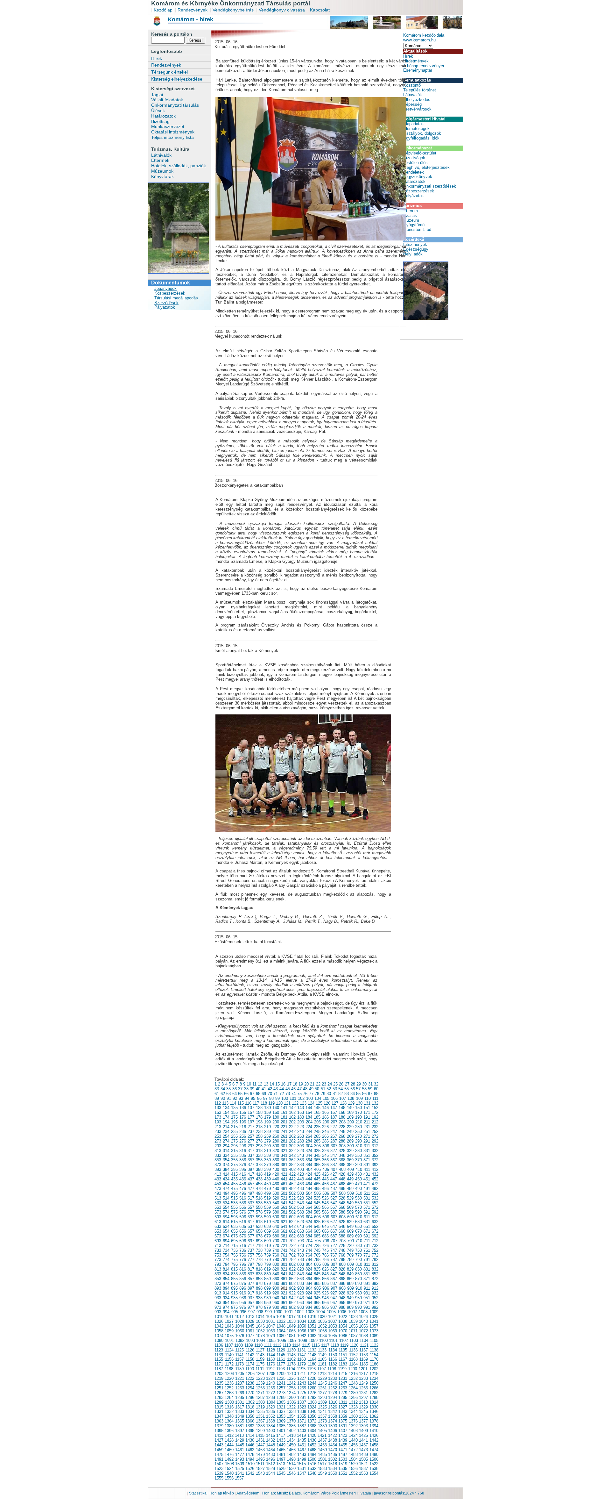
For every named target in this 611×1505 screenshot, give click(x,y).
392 (375, 1164)
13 (266, 1084)
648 (342, 1226)
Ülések (158, 110)
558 (259, 1207)
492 (375, 1188)
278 (259, 1141)
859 (267, 1278)
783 (300, 1259)
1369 (281, 1421)
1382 (249, 1425)
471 (366, 1183)
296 (242, 1145)
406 (325, 1169)
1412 (229, 1435)
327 (333, 1150)
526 (325, 1198)
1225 (281, 1378)
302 (292, 1145)
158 (259, 1112)
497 (251, 1193)
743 (300, 1250)
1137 (363, 1350)
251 (366, 1131)
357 (251, 1159)
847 (333, 1274)
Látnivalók (161, 155)
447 (333, 1179)
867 (333, 1278)
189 (350, 1117)
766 (325, 1255)
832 (375, 1269)
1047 (270, 1326)
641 (284, 1226)
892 (375, 1283)
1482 (291, 1454)
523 (300, 1198)
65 (240, 1093)
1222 (249, 1378)
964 (309, 1302)
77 (311, 1093)
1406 (332, 1430)
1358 (332, 1416)
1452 (311, 1445)
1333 (239, 1411)
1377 (363, 1421)
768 (342, 1255)
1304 (270, 1402)
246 (325, 1131)
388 (342, 1164)
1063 (270, 1331)
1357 (322, 1416)
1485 (322, 1454)
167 (333, 1112)
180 (275, 1117)
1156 (229, 1359)
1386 (291, 1425)
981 (284, 1307)
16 (283, 1084)
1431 (260, 1440)
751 (366, 1250)
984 (309, 1307)
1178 (291, 1364)
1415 (260, 1435)
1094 (260, 1340)
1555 (218, 1478)
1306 (291, 1402)
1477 (239, 1454)
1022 (342, 1316)
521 (284, 1198)
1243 (301, 1383)
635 (234, 1226)
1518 (332, 1463)
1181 (322, 1364)
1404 (311, 1430)
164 (309, 1112)
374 (226, 1164)
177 (251, 1117)
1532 (311, 1468)
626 (325, 1221)
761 (284, 1255)
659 (267, 1231)
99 (277, 1098)
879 (267, 1283)
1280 (353, 1392)
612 (375, 1217)
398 (259, 1169)
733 (217, 1250)
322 (292, 1150)
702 (292, 1240)
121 (287, 1103)
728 (342, 1245)
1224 (270, 1378)
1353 (281, 1416)
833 (217, 1274)
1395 (218, 1430)
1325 (322, 1407)
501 (284, 1193)
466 (325, 1183)
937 (251, 1297)
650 (358, 1226)
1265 (363, 1388)
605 (317, 1217)
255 (234, 1136)
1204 (229, 1373)
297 (251, 1145)
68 (258, 1093)
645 (317, 1226)
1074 (218, 1335)
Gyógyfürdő (414, 224)
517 (251, 1198)
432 (375, 1174)
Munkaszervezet (167, 126)
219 (267, 1126)
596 (242, 1217)
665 (317, 1231)
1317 (239, 1407)
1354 (291, 1416)
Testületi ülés (415, 162)
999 (268, 1311)
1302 (250, 1402)
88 (376, 1093)
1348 (229, 1416)
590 (358, 1212)
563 (300, 1207)
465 (317, 1183)
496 (242, 1193)
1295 (342, 1397)
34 (223, 1088)
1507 (218, 1463)
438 (259, 1179)
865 (317, 1278)
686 (325, 1236)
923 (300, 1293)
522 (292, 1198)
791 (366, 1259)
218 (259, 1126)
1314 (373, 1402)
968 (342, 1302)
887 (333, 1283)
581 (284, 1212)
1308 (312, 1402)
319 (267, 1150)
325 (317, 1150)
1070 (342, 1331)
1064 (281, 1331)
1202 (373, 1368)
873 (217, 1283)
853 (217, 1278)
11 (254, 1084)
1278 (332, 1392)
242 (292, 1131)
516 (242, 1198)
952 (375, 1297)
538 (259, 1202)
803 (300, 1264)
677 (251, 1236)
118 (264, 1103)
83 (346, 1093)
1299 (218, 1402)
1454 (332, 1445)
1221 (239, 1378)
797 (251, 1264)
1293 (322, 1397)
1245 (322, 1383)
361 (284, 1159)
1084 (322, 1335)
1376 (353, 1421)
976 (242, 1307)
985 (317, 1307)
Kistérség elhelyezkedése (176, 79)
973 (217, 1307)
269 (350, 1136)
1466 (291, 1449)
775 (234, 1259)
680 (275, 1236)
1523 (218, 1468)
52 (329, 1088)
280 (275, 1141)
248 (342, 1131)
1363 (218, 1421)
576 (242, 1212)
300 (275, 1145)
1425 (363, 1435)
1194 (290, 1368)
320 (275, 1150)
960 (275, 1302)
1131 (301, 1350)
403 (300, 1169)
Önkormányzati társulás (175, 105)
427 (333, 1174)
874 (226, 1283)
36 (234, 1088)
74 (293, 1093)
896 (242, 1288)
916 (242, 1293)
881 (284, 1283)
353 (217, 1159)
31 (370, 1084)
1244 (311, 1383)
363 (300, 1159)
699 (267, 1240)
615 (234, 1221)
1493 (239, 1459)
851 (366, 1274)
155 (234, 1112)
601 (284, 1217)
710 (358, 1240)
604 (309, 1217)
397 (251, 1169)
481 (284, 1188)
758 (259, 1255)
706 (325, 1240)
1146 (291, 1354)
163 (300, 1112)
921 (284, 1293)
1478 (249, 1454)
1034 (301, 1321)
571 (366, 1207)
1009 (373, 1311)
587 (333, 1212)
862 (292, 1278)
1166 (332, 1359)
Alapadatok (413, 123)
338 (259, 1155)
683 (300, 1236)
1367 (260, 1421)
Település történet (419, 90)
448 (342, 1179)
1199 (342, 1368)
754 (226, 1255)
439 (267, 1179)
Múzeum (411, 220)
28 (353, 1084)
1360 (353, 1416)
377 (251, 1164)
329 (350, 1150)
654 (226, 1231)
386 (325, 1164)
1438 (332, 1440)
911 (367, 1288)
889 (350, 1283)
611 (367, 1217)
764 (309, 1255)
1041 (373, 1321)
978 (259, 1307)
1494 (249, 1459)
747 (333, 1250)
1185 (363, 1364)
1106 (218, 1345)
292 (375, 1141)
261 (284, 1136)
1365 (239, 1421)
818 (259, 1269)
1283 (218, 1397)
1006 (341, 1311)
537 (251, 1202)
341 (284, 1155)
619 (267, 1221)
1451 (301, 1445)
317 (251, 1150)
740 (275, 1250)
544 (309, 1202)
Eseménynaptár (417, 70)
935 (234, 1297)
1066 (301, 1331)
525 (317, 1198)
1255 (260, 1388)
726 (325, 1245)
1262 (332, 1388)
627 (333, 1221)
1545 (281, 1473)
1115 (306, 1345)
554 (226, 1207)
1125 (239, 1350)
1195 (301, 1368)
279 (267, 1141)
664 (309, 1231)
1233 (363, 1378)
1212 (311, 1373)
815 (234, 1269)
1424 (353, 1435)
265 (317, 1136)
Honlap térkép (222, 1493)
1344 (353, 1411)
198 (259, 1122)
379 (267, 1164)
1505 (363, 1459)
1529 (281, 1468)
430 (358, 1174)
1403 (301, 1430)
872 (375, 1278)
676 (242, 1236)
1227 (301, 1378)
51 (323, 1088)
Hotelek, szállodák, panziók (178, 165)
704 (309, 1240)
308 (342, 1145)
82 (340, 1093)
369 (350, 1159)
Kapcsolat (320, 9)
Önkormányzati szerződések (429, 186)
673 (217, 1236)
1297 (363, 1397)
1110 (258, 1345)
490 (358, 1188)
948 (342, 1297)
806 (325, 1264)
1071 (353, 1331)
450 (358, 1179)
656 (242, 1231)
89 (216, 1098)
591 (366, 1212)
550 (358, 1202)
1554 (373, 1473)
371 (366, 1159)
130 (359, 1103)
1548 (311, 1473)
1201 (363, 1368)
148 (342, 1107)
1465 (281, 1449)
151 (366, 1107)
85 (358, 1093)
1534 (332, 1468)
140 (275, 1107)
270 (358, 1136)
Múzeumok (162, 171)
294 (226, 1145)
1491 (218, 1459)
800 (275, 1264)
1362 (373, 1416)
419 (267, 1174)
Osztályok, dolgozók (422, 133)
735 (234, 1250)
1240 (270, 1383)
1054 (342, 1326)
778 (259, 1259)
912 (375, 1288)
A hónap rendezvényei (423, 65)
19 (300, 1084)
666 (325, 1231)
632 (375, 1221)
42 (270, 1088)
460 (275, 1183)
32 (376, 1084)
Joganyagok (165, 288)
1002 (299, 1311)
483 (300, 1188)
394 (226, 1169)
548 (342, 1202)
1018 (301, 1316)
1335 (260, 1411)
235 (234, 1131)
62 (223, 1093)
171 (366, 1112)
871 (366, 1278)
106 (334, 1098)
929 (350, 1293)
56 (352, 1088)
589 (350, 1212)
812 (375, 1264)
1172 (229, 1364)
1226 (291, 1378)
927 (333, 1293)
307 (334, 1145)
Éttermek (160, 160)
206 (325, 1122)
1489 (363, 1454)
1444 (229, 1445)
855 (234, 1278)
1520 (353, 1463)
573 (217, 1212)
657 (251, 1231)
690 (358, 1236)
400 (275, 1169)
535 (234, 1202)
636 (242, 1226)
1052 (322, 1326)
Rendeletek (413, 172)
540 (275, 1202)
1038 (342, 1321)
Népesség (412, 104)
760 (275, 1255)
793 (217, 1264)
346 (325, 1155)
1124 (229, 1350)
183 (300, 1117)
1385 (281, 1425)
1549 (322, 1473)
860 (275, 1278)
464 (309, 1183)
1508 (229, 1463)
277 (251, 1141)
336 (242, 1155)
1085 (332, 1335)
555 (234, 1207)
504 (309, 1193)
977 (251, 1307)
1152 (353, 1354)
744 (309, 1250)
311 (367, 1145)
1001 (288, 1311)
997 (251, 1311)
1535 (342, 1468)
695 (234, 1240)
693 (217, 1240)
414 (226, 1174)
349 (350, 1155)
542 (292, 1202)
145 (317, 1107)
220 (275, 1126)
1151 (343, 1354)
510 (358, 1193)
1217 (363, 1373)
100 (284, 1098)
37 (240, 1088)
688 (342, 1236)
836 (242, 1274)
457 (251, 1183)
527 (333, 1198)
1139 (218, 1354)
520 (275, 1198)
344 (309, 1155)
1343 (342, 1411)
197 (251, 1122)
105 (326, 1098)
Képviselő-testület (419, 153)
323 (300, 1150)
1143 (260, 1354)
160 (275, 1112)
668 (342, 1231)
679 (267, 1236)
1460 (229, 1449)
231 (366, 1126)
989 (350, 1307)
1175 (260, 1364)
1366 (249, 1421)
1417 (280, 1435)
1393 (363, 1425)
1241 (281, 1383)
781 (284, 1259)
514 (226, 1198)
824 (309, 1269)
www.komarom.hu (419, 40)
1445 (239, 1445)
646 (325, 1226)
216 (242, 1126)
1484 (311, 1454)
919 (267, 1293)
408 (342, 1169)
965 (317, 1302)
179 (267, 1117)
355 (234, 1159)
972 (375, 1302)
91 (229, 1098)
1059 (229, 1331)
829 (350, 1269)
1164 (312, 1359)
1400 (270, 1430)
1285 (239, 1397)
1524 (229, 1468)
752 (375, 1250)
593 (217, 1217)
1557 (239, 1478)
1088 (363, 1335)
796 (242, 1264)
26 (341, 1084)
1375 (342, 1421)
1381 (239, 1425)
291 (366, 1141)
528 (342, 1198)
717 (251, 1245)
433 (217, 1179)
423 (300, 1174)
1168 (353, 1359)
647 (333, 1226)
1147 (301, 1354)
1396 (229, 1430)
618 (259, 1221)
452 (375, 1179)
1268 (229, 1392)
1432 (270, 1440)
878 (259, 1283)
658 (259, 1231)
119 (271, 1103)
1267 (218, 1392)
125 (319, 1103)
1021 (332, 1316)
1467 (301, 1449)
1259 (301, 1388)
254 (226, 1136)
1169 (363, 1359)
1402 (291, 1430)
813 (217, 1269)
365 (317, 1159)
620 (275, 1221)
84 (352, 1093)
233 (217, 1131)
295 (234, 1145)
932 (375, 1293)
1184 (353, 1364)
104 (317, 1098)
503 (300, 1193)
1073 (373, 1331)
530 (358, 1198)
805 (317, 1264)
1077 (249, 1335)
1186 (374, 1364)
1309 (322, 1402)
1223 (260, 1378)
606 (325, 1217)
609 (350, 1217)
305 (317, 1145)
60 (376, 1088)
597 (251, 1217)
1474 (373, 1449)
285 (317, 1141)
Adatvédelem (247, 1493)
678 (259, 1236)
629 (350, 1221)
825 (317, 1269)
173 (217, 1117)
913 (217, 1293)
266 (325, 1136)
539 (267, 1202)
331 (366, 1150)
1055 (353, 1326)
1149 (322, 1354)
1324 (311, 1407)
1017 (291, 1316)
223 (300, 1126)
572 (375, 1207)
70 (270, 1093)
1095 (271, 1340)
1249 (363, 1383)
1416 (270, 1435)
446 (325, 1179)
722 (292, 1245)
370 (358, 1159)
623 (300, 1221)
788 (342, 1259)
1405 (322, 1430)
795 (234, 1264)
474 (226, 1188)
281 (284, 1141)
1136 (353, 1350)
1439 (342, 1440)
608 (342, 1217)
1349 (239, 1416)
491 (366, 1188)
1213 (322, 1373)
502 (292, 1193)
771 (366, 1255)
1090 (218, 1340)
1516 (311, 1463)
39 (252, 1088)
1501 (322, 1459)
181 (284, 1117)
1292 (311, 1397)
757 (251, 1255)
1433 (281, 1440)
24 (329, 1084)
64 (234, 1093)
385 (317, 1164)
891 (366, 1283)
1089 (373, 1335)
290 (358, 1141)
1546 (291, 1473)
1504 (353, 1459)
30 (364, 1084)
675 (234, 1236)
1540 (229, 1473)
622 (292, 1221)
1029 (249, 1321)
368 (342, 1159)
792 (375, 1259)
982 (292, 1307)
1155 (218, 1359)
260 (275, 1136)
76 (305, 1093)
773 (217, 1259)
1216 (353, 1373)
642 (292, 1226)
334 (226, 1155)
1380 (229, 1425)
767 (333, 1255)
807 (334, 1264)
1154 (374, 1354)
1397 (239, 1430)
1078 (260, 1335)
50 (317, 1088)
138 (259, 1107)
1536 (353, 1468)
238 (259, 1131)
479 (267, 1188)
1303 (260, 1402)
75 (299, 1093)
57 (358, 1088)
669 (350, 1231)
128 (343, 1103)
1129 (281, 1350)
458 (259, 1183)
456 (242, 1183)
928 (342, 1293)
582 (292, 1212)
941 (284, 1297)
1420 (311, 1435)
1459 (218, 1449)
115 (240, 1103)
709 (350, 1240)
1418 (291, 1435)
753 (217, 1255)
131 (367, 1103)
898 (259, 1288)
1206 (250, 1373)
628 (342, 1221)
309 (350, 1145)
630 (358, 1221)
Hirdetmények (416, 61)
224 (309, 1126)
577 (251, 1212)
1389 (322, 1425)
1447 (260, 1445)
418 (259, 1174)
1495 (260, 1459)
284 (309, 1141)
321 (284, 1150)
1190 (249, 1368)
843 (300, 1274)
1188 (229, 1368)
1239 (260, 1383)
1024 (363, 1316)
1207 (260, 1373)
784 (309, 1259)
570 (358, 1207)
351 (366, 1155)
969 (350, 1302)
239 (267, 1131)
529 (350, 1198)
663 (300, 1231)
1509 (239, 1463)
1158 (250, 1359)
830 (358, 1269)
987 (333, 1307)
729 (350, 1245)
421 (284, 1174)
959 (267, 1302)
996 (243, 1311)
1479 (260, 1454)
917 (251, 1293)
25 (335, 1084)
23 (324, 1084)
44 (281, 1088)
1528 (270, 1468)
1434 (291, 1440)
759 (267, 1255)
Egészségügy (415, 249)
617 (251, 1221)
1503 (342, 1459)
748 (342, 1250)
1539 (218, 1473)
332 (375, 1150)
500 (275, 1193)
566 (325, 1207)
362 (292, 1159)
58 (364, 1088)
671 (366, 1231)
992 (375, 1307)
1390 (332, 1425)
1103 (353, 1340)
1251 (218, 1388)
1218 (373, 1373)
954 (226, 1302)
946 (325, 1297)
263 (300, 1136)
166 (325, 1112)
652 (375, 1226)
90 (223, 1098)
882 (292, 1283)
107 (342, 1098)
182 (292, 1117)
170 (358, 1112)
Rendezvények (192, 9)
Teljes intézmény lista (172, 137)
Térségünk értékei (169, 72)
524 (309, 1198)
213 (217, 1126)
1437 (322, 1440)
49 (311, 1088)
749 (350, 1250)
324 (309, 1150)
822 (292, 1269)
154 (226, 1112)
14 (272, 1084)
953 (217, 1302)
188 (342, 1117)
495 (234, 1193)
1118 (335, 1345)
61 (216, 1093)
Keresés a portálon (171, 34)
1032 (281, 1321)
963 (300, 1302)
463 (300, 1183)
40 (258, 1088)
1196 (311, 1368)
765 (317, 1255)
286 (325, 1141)
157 (251, 1112)
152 (375, 1107)
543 (300, 1202)
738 (259, 1250)
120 (279, 1103)
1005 (331, 1311)
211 (367, 1122)
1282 (373, 1392)
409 (350, 1169)
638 (259, 1226)
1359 (342, 1416)
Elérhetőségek (416, 128)
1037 (332, 1321)
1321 (281, 1407)
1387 (301, 1425)
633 (217, 1226)
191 (366, 1117)
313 (217, 1150)
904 (309, 1288)
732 (375, 1245)
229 (350, 1126)
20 (306, 1084)
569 (350, 1207)
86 (364, 1093)
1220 (229, 1378)
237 (251, 1131)
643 (300, 1226)
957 (251, 1302)
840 (275, 1274)
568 (342, 1207)
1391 (342, 1425)
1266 (373, 1388)
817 (251, 1269)
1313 (363, 1402)
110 (367, 1098)
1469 (322, 1449)
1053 (332, 1326)
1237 (239, 1383)
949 (350, 1297)
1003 (310, 1311)
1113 (287, 1345)
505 (317, 1193)
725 (317, 1245)
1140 (229, 1354)
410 (358, 1169)
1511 (260, 1463)
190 (358, 1117)
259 (267, 1136)
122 (295, 1103)
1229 (322, 1378)
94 (247, 1098)
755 (234, 1255)
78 (317, 1093)
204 (309, 1122)
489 (350, 1188)
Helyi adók (413, 254)
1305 (281, 1402)
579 (267, 1212)
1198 (331, 1368)
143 (300, 1107)
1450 (291, 1445)
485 (317, 1188)
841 (284, 1274)
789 (350, 1259)
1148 (312, 1354)
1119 (344, 1345)
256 (242, 1136)
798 (259, 1264)
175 (234, 1117)
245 (317, 1131)
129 (351, 1103)
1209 (281, 1373)
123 (303, 1103)
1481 (281, 1454)
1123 (218, 1350)
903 (300, 1288)
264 (309, 1136)
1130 (291, 1350)
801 (284, 1264)
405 (317, 1169)
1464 (270, 1449)
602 (292, 1217)
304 (309, 1145)
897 (251, 1288)
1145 (281, 1354)
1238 (249, 1383)
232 (375, 1126)
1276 (311, 1392)
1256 (270, 1388)
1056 (363, 1326)
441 (284, 1179)
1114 (296, 1345)
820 (275, 1269)
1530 (291, 1468)
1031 (270, 1321)
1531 (301, 1468)
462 (292, 1183)
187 (333, 1117)
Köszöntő (412, 85)
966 (325, 1302)
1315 (218, 1407)
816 (242, 1269)
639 (267, 1226)
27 (347, 1084)
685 (317, 1236)
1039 (353, 1321)
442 (292, 1179)
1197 (321, 1368)
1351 (260, 1416)
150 (358, 1107)
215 (234, 1126)
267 (333, 1136)
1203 (218, 1373)
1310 (332, 1402)
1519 (342, 1463)
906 (325, 1288)
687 (333, 1236)
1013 (249, 1316)
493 (217, 1193)
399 (267, 1169)
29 (358, 1084)
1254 (249, 1388)
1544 (270, 1473)
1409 (363, 1430)
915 (234, 1293)
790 (358, 1259)
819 (267, 1269)
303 (300, 1145)
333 (217, 1155)
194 (226, 1122)
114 (233, 1103)
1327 (342, 1407)
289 (350, 1141)
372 (375, 1159)
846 (325, 1274)
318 (259, 1150)
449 (350, 1179)
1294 (332, 1397)
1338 (291, 1411)
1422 (332, 1435)
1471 (342, 1449)
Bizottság (160, 121)
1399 (260, 1430)
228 (342, 1126)
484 (309, 1188)
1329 (363, 1407)
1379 (218, 1425)
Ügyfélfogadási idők (421, 138)
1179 (301, 1364)
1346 (373, 1411)
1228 (311, 1378)
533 (217, 1202)
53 (335, 1088)
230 (358, 1126)
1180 (312, 1364)
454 (226, 1183)
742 (292, 1250)
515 (234, 1198)
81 (335, 1093)
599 (267, 1217)
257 (251, 1136)
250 (358, 1131)
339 (267, 1155)
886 (325, 1283)
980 (275, 1307)
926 (325, 1293)
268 (342, 1136)
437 (251, 1179)
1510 (250, 1463)
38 (246, 1088)
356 (242, 1159)
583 (300, 1212)
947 (333, 1297)
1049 (291, 1326)
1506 (373, 1459)
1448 (270, 1445)
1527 (260, 1468)
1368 (270, 1421)
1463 (260, 1449)
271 (366, 1136)
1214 (332, 1373)
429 (350, 1174)
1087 (353, 1335)
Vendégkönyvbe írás (234, 9)
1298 (373, 1397)
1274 (291, 1392)
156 (242, 1112)
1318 (249, 1407)
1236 (229, 1383)
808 (342, 1264)
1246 (332, 1383)
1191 (260, 1368)
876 (242, 1283)
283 (300, 1141)
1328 (353, 1407)
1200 (352, 1368)
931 (366, 1293)
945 (317, 1297)
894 (226, 1288)
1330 (373, 1407)
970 (358, 1302)
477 (251, 1188)
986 (325, 1307)
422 (292, 1174)
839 (267, 1274)
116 (248, 1103)
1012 (239, 1316)
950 (358, 1297)
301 (284, 1145)
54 (340, 1088)
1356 (311, 1416)
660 (275, 1231)
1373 (322, 1421)
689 (350, 1236)
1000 (277, 1311)
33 (216, 1088)
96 (259, 1098)
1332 (229, 1411)
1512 (270, 1463)
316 (242, 1150)
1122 (374, 1345)
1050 (301, 1326)
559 (267, 1207)
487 (333, 1188)
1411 (218, 1435)
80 (329, 1093)
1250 (373, 1383)
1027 (229, 1321)
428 (342, 1174)
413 (217, 1174)
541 (284, 1202)
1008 (363, 1311)
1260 (311, 1388)
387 (333, 1164)
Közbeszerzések (169, 293)
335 (234, 1155)
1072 (363, 1331)
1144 (270, 1354)
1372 (311, 1421)
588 (342, 1212)
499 (267, 1193)
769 (350, 1255)
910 (358, 1288)
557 (251, 1207)
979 (267, 1307)
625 (317, 1221)
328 (342, 1150)
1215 (342, 1373)
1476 (229, 1454)
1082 (301, 1335)
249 (350, 1131)
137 (251, 1107)
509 (350, 1193)
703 (300, 1240)
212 (375, 1122)
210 (358, 1122)
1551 (342, 1473)
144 (309, 1107)
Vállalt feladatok (167, 99)
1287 (260, 1397)
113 (225, 1103)
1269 (239, 1392)
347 (333, 1155)
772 (375, 1255)
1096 (281, 1340)
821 (284, 1269)
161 (284, 1112)
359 (267, 1159)
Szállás (410, 215)
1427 (218, 1440)
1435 (301, 1440)
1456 (353, 1445)
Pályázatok (164, 307)
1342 (332, 1411)
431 (366, 1174)
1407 (342, 1430)
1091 (229, 1340)
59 (370, 1088)
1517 (322, 1463)
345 (317, 1155)
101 (293, 1098)
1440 (353, 1440)
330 (358, 1150)
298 (259, 1145)
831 (366, 1269)
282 (292, 1141)
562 (292, 1207)
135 (234, 1107)
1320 (270, 1407)
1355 (301, 1416)
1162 (291, 1359)
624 (309, 1221)
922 (292, 1293)
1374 (332, 1421)
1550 (332, 1473)
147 (333, 1107)
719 (267, 1245)
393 (217, 1169)
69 (264, 1093)
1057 (373, 1326)
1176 (270, 1364)
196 (242, 1122)
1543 (260, 1473)
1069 (332, 1331)
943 (300, 1297)
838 (259, 1274)
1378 (373, 1421)
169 (350, 1112)
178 (259, 1117)
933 (217, 1297)
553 (217, 1207)
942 (292, 1297)
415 (234, 1174)
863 (300, 1278)
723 (300, 1245)
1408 (353, 1430)
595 (234, 1217)
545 (317, 1202)
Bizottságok (414, 157)
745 (317, 1250)
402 (292, 1169)
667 (333, 1231)
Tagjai (157, 94)
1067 (311, 1331)
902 (292, 1288)
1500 (311, 1459)
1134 (332, 1350)
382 (292, 1164)
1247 (342, 1383)
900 (275, 1288)
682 (292, 1236)
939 (267, 1297)
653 (217, 1231)
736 (242, 1250)
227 (333, 1126)
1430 (249, 1440)
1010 (218, 1316)
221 (284, 1126)
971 (366, 1302)
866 (325, 1278)
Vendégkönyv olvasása (282, 9)
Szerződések (166, 302)
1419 (301, 1435)
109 (359, 1098)
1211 (301, 1373)
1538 (373, 1468)
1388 (311, 1425)
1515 (301, 1463)
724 (309, 1245)
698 (259, 1240)
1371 (301, 1421)
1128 (270, 1350)
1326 (332, 1407)
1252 (229, 1388)
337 (251, 1155)
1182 (332, 1364)
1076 (239, 1335)
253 (217, 1136)
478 (259, 1188)
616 (242, 1221)
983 (300, 1307)
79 (323, 1093)
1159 (260, 1359)
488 (342, 1188)
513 (217, 1198)
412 (375, 1169)
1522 (373, 1463)
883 (300, 1283)
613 (217, 1221)
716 (242, 1245)
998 (259, 1311)
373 (217, 1164)
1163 (301, 1359)
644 (309, 1226)
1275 (301, 1392)
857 (251, 1278)
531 (366, 1198)
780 (275, 1259)
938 (259, 1297)
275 (234, 1141)
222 (292, 1126)
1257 (281, 1388)
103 (309, 1098)
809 (350, 1264)
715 (234, 1245)
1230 (332, 1378)
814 (226, 1269)
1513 (280, 1463)
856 (242, 1278)
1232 (353, 1378)
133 (217, 1107)
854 (226, 1278)
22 (318, 1084)
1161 (281, 1359)
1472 (353, 1449)
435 (234, 1179)
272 (375, 1136)
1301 (239, 1402)
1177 (281, 1364)
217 (251, 1126)
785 (317, 1259)
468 (342, 1183)
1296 (353, 1397)
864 (309, 1278)
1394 (373, 1425)
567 (333, 1207)
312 (375, 1145)
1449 (281, 1445)
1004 (320, 1311)
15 (277, 1084)
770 (358, 1255)
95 (253, 1098)
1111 (268, 1345)
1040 (363, 1321)
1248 (353, 1383)
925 (317, 1293)
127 (335, 1103)
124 (311, 1103)
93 (241, 1098)
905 (317, 1288)
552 (375, 1202)
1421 (322, 1435)
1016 (280, 1316)
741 (284, 1250)
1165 (322, 1359)
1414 (249, 1435)
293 (217, 1145)
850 (358, 1274)
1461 (239, 1449)
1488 (353, 1454)
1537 (363, 1468)
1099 (313, 1340)
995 (234, 1311)
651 (366, 1226)
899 (267, 1288)
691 (366, 1236)
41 (264, 1088)
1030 (260, 1321)
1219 (218, 1378)
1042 (218, 1326)
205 (317, 1122)
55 (346, 1088)
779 (267, 1259)
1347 (218, 1416)
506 (325, 1193)
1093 (250, 1340)
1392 (353, 1425)
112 (217, 1103)
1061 (249, 1331)
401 (284, 1169)
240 (275, 1131)
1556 (229, 1478)
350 (358, 1155)
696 (242, 1240)
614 (226, 1221)
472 (375, 1183)
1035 (311, 1321)
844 (309, 1274)
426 (325, 1174)
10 (249, 1084)
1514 (291, 1463)
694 (226, 1240)
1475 (218, 1454)
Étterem (410, 210)
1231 (342, 1378)
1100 (323, 1340)
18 (295, 1084)
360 (275, 1159)
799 (267, 1264)
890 (358, 1283)
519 (267, 1198)
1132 (312, 1350)
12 (260, 1084)
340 (275, 1155)
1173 (239, 1364)
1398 (249, 1430)
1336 (270, 1411)
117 (256, 1103)
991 (366, 1307)
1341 (322, 1411)
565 (317, 1207)
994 (226, 1311)
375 (234, 1164)
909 (350, 1288)
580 (275, 1212)
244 (309, 1131)
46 (293, 1088)
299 (267, 1145)
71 (275, 1093)
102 (301, 1098)
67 (252, 1093)
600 (275, 1217)
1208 (270, 1373)
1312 (353, 1402)
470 (358, 1183)
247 (333, 1131)
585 (317, 1212)
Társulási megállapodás (176, 298)
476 (242, 1188)
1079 (270, 1335)
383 (300, 1164)
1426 (373, 1435)
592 (375, 1212)
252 (375, 1131)
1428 (229, 1440)
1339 (301, 1411)
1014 (260, 1316)
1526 (249, 1468)
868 (342, 1278)
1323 (301, 1407)
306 (325, 1145)
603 (300, 1217)
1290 (291, 1397)
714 (226, 1245)
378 (259, 1164)
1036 (322, 1321)
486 (325, 1188)
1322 (291, 1407)
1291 (301, 1397)
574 (226, 1212)
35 (228, 1088)
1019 (311, 1316)
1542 (249, 1473)
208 (342, 1122)
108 (351, 1098)
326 (325, 1150)
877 (251, 1283)
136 (242, 1107)
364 (309, 1159)
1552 (353, 1473)
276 (242, 1141)
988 (342, 1307)
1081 (291, 1335)
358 (259, 1159)
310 (358, 1145)
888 (342, 1283)
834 (226, 1274)
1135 (343, 1350)
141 (284, 1107)
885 (317, 1283)
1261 (322, 1388)
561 (284, 1207)
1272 (270, 1392)
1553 (363, 1473)
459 (267, 1183)
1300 (229, 1402)
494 (226, 1193)
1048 (281, 1326)
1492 (229, 1459)
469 (350, 1183)
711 (367, 1240)
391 (366, 1164)
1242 (291, 1383)
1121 (364, 1345)
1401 (281, 1430)
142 (292, 1107)
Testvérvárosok (417, 109)
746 (325, 1250)
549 (350, 1202)
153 (217, 1112)
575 (234, 1212)
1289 (281, 1397)
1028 (239, 1321)
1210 (291, 1373)
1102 (343, 1340)
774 (226, 1259)
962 (292, 1302)
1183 (343, 1364)
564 (309, 1207)
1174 (250, 1364)
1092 (239, 1340)
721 (284, 1245)
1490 (373, 1454)
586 (325, 1212)
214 (226, 1126)
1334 (249, 1411)
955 (234, 1302)
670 (358, 1231)
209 (350, 1122)
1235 (218, 1383)
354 (226, 1159)
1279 (342, 1392)
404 (309, 1169)
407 (334, 1169)
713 (217, 1245)
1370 (291, 1421)
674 (226, 1236)
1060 (239, 1331)
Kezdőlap (163, 9)
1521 (363, 1463)
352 (375, 1155)
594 (226, 1217)
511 (367, 1193)
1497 (281, 1459)
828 (342, 1269)
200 (275, 1122)
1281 (363, 1392)
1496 (270, 1459)
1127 (260, 1350)
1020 (322, 1316)
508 (342, 1193)
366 (325, 1159)
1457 (363, 1445)
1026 (218, 1321)
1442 (373, 1440)
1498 (291, 1459)
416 (242, 1174)
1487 (342, 1454)
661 (284, 1231)
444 (309, 1179)
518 (259, 1198)
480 (275, 1188)
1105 (374, 1340)
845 (317, 1274)
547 (333, 1202)
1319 (260, 1407)
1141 (239, 1354)
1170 (374, 1359)
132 (375, 1103)
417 (251, 1174)
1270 (249, 1392)
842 (292, 1274)
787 (333, 1259)
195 (234, 1122)
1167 (343, 1359)
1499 (301, 1459)
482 (292, 1188)
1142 (250, 1354)
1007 (352, 1311)
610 (358, 1217)
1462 (249, 1449)
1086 (342, 1335)
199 (267, 1122)
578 (259, 1212)
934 (226, 1297)
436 (242, 1179)
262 (292, 1136)
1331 (218, 1411)
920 (275, 1293)
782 (292, 1259)
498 (259, 1193)
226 (325, 1126)
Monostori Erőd (417, 229)
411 (367, 1169)
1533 (322, 1468)
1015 (270, 1316)
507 (334, 1193)
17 (289, 1084)
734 (226, 1250)
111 (375, 1098)
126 (327, 1103)
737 (251, 1250)
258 (259, 1136)
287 (333, 1141)
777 (251, 1259)
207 (334, 1122)
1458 (373, 1445)
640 (275, 1226)
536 (242, 1202)
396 (242, 1169)
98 (271, 1098)
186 (325, 1117)
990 (358, 1307)
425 (317, 1174)
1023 (353, 1316)
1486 (332, 1454)
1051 (311, 1326)
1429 (239, 1440)
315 (234, 1150)
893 (217, 1288)
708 (342, 1240)
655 (234, 1231)
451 (366, 1179)
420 (275, 1174)
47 (299, 1088)
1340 (311, 1411)
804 (309, 1264)
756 (242, 1255)
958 (259, 1302)
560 (275, 1207)
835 (234, 1274)
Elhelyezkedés (416, 99)
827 (333, 1269)
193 (217, 1122)
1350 (249, 1416)
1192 (270, 1368)
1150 (332, 1354)
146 (325, 1107)
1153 (363, 1354)
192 (375, 1117)
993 (217, 1311)
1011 (229, 1316)
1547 (301, 1473)
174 (226, 1117)
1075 (229, 1335)
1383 (260, 1425)
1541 (239, 1473)
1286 (249, 1397)
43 (275, 1088)
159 (267, 1112)
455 (234, 1183)
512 (375, 1193)
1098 (302, 1340)
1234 (373, 1378)
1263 (342, 1388)
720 (275, 1245)
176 (242, 1117)
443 (300, 1179)
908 (342, 1288)
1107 (228, 1345)
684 (309, 1236)
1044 (239, 1326)
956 (242, 1302)
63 (228, 1093)
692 (375, 1236)
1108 (238, 1345)
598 (259, 1217)
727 (333, 1245)
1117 (325, 1345)
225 (317, 1126)
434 (226, 1179)
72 (281, 1093)
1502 (332, 1459)
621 (284, 1221)
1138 (374, 1350)
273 (217, 1141)
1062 (260, 1331)
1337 (281, 1411)
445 (317, 1179)
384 (309, 1164)
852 (375, 1274)
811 (367, 1264)
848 (342, 1274)
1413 (239, 1435)
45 (287, 1088)
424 (309, 1174)
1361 (363, 1416)
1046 (260, 1326)
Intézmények (415, 244)
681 (284, 1236)
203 (300, 1122)
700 (275, 1240)
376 (242, 1164)
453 (217, 1183)
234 (226, 1131)
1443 (218, 1445)
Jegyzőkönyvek (417, 176)
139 (267, 1107)
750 (358, 1250)
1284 (229, 1397)
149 (350, 1107)
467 (333, 1183)
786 (325, 1259)
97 (265, 1098)
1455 (342, 1445)
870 (358, 1278)
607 (334, 1217)
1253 (239, 1388)
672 (375, 1231)
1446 (249, 1445)
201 (284, 1122)
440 (275, 1179)
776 (242, 1259)
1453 (322, 1445)
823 (300, 1269)
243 (300, 1131)
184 (309, 1117)
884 (309, 1283)
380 (275, 1164)
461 (284, 1183)
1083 (311, 1335)
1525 (239, 1468)
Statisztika (198, 1493)
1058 (218, 1331)
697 (251, 1240)
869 (350, 1278)
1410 (373, 1430)
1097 (292, 1340)
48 (305, 1088)
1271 (260, 1392)
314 (226, 1150)
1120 (354, 1345)
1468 (311, 1449)
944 (309, 1297)
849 (350, 1274)
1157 (239, 1359)
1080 (281, 1335)
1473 (363, 1449)
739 (267, 1250)
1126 (250, 1350)
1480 (270, 1454)
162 (292, 1112)
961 (284, 1302)
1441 (363, 1440)
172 (375, 1112)
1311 (343, 1402)
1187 (218, 1368)
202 (292, 1122)
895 (234, 1288)
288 (342, 1141)
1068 (322, 1331)
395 (234, 1169)
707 (334, 1240)
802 (292, 1264)
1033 (291, 1321)
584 (309, 1212)
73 (287, 1093)
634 (226, 1226)
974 (226, 1307)
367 (333, 1159)
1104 (364, 1340)
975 (234, 1307)
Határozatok (163, 115)
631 (366, 1221)
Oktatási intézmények (172, 131)
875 (234, 1283)
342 (292, 1155)
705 (317, 1240)
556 (242, 1207)
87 (370, 1093)
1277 (322, 1392)
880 (275, 1283)
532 (375, 1198)
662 (292, 1231)
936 (242, 1297)
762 (292, 1255)
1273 (281, 1392)
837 (251, 1274)
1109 (248, 1345)
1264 (353, 1388)
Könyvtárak (162, 176)
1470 (332, 1449)
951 (366, 1297)
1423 (342, 1435)
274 (226, 1141)
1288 (270, 1397)
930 (358, 1293)
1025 (373, 1316)
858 (259, 1278)
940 (275, 1297)
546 (325, 1202)
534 (226, 1202)
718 (259, 1245)
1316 (229, 1407)
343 (300, 1155)
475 (234, 1188)
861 (284, 1278)
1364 (229, 1421)
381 (284, 1164)
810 (358, 1264)
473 (217, 1188)
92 (235, 1098)
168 (342, 1112)
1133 (322, 1350)
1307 (301, 1402)
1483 (301, 1454)
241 (284, 1131)
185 (317, 1117)
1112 (277, 1345)
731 (366, 1245)
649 (350, 1226)
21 (312, 1084)
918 (259, 1293)
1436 (311, 1440)
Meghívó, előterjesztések (426, 167)
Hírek (156, 58)
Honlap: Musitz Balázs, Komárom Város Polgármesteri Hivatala (316, 1493)
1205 (239, 1373)
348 (342, 1155)
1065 (291, 1331)
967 (333, 1302)
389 (350, 1164)
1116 (316, 1345)
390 (358, 1164)
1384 (270, 1425)
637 (251, 1226)
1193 (280, 1368)
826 (325, 1269)
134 (226, 1107)
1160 (270, 1359)
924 (309, 1293)
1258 (291, 1388)
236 (242, 1131)
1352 (270, 1416)
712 (375, 1240)
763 (300, 1255)
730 (358, 1245)
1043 (229, 1326)
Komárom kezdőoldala (423, 35)
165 (317, 1112)
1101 (333, 1340)
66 (246, 1093)
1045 (249, 1326)
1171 (218, 1364)
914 (226, 1293)
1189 (239, 1368)
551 (366, 1202)
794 (226, 1264)
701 (284, 1240)
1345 (363, 1411)
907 (334, 1288)
